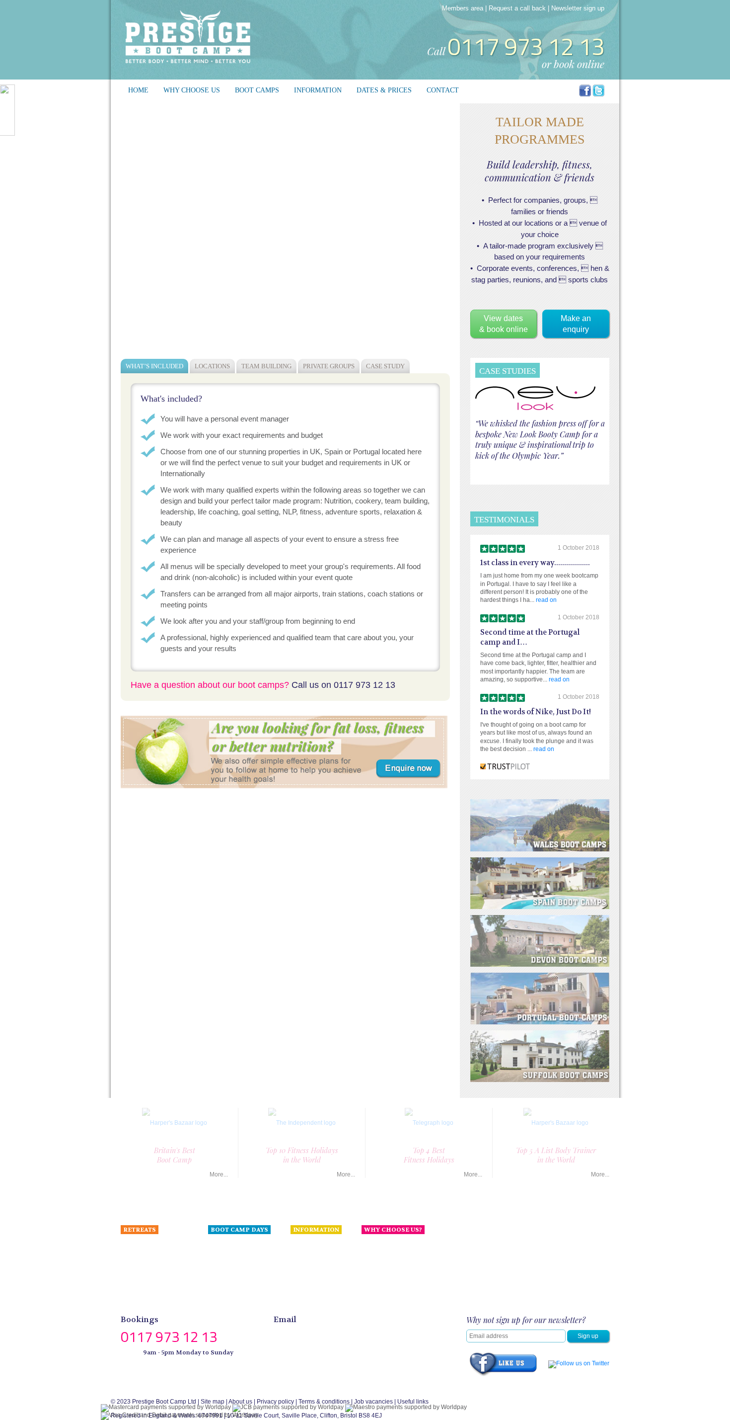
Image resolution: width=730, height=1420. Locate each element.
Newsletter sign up (577, 8)
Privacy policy (275, 1401)
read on (546, 599)
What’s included (154, 366)
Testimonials (307, 1256)
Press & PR (306, 1267)
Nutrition (302, 1245)
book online (579, 64)
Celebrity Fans (310, 1278)
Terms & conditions (324, 1401)
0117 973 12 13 (525, 46)
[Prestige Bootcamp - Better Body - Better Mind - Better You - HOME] (188, 36)
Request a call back (517, 8)
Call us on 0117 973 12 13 (343, 685)
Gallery (300, 1300)
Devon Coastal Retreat (151, 1256)
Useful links (413, 1401)
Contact (443, 90)
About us (373, 1245)
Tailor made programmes (154, 1300)
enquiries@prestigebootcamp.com (342, 1333)
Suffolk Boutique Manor (152, 1289)
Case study (385, 366)
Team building (266, 366)
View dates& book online (503, 324)
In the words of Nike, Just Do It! (535, 712)
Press (369, 1267)
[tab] (154, 366)
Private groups (329, 366)
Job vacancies (373, 1401)
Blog (297, 1289)
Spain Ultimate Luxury (150, 1245)
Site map (212, 1401)
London (218, 1245)
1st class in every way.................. (535, 563)
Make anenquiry (576, 324)
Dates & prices (384, 90)
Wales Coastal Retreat (151, 1267)
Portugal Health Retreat (152, 1278)
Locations (212, 366)
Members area (462, 8)
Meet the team (381, 1256)
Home (138, 90)
